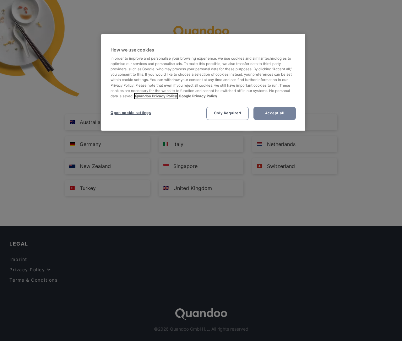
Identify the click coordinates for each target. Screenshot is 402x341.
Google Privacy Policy (198, 96)
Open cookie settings (131, 113)
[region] (203, 82)
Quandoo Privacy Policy (156, 96)
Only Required (227, 113)
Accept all (275, 113)
